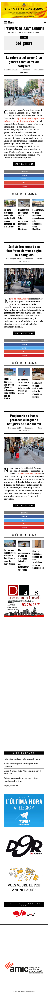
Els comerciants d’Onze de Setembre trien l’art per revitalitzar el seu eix (24, 560)
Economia (26, 70)
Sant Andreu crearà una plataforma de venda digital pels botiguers (24, 250)
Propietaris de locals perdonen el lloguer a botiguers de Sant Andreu (24, 419)
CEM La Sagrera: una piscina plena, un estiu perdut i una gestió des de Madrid (9, 388)
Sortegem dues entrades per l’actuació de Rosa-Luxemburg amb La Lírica (21, 779)
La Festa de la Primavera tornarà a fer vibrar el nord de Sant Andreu (9, 557)
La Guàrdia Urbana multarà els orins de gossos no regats (37, 389)
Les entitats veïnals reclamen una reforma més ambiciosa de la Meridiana (38, 219)
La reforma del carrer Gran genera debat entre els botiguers (24, 61)
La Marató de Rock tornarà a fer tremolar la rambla (22, 758)
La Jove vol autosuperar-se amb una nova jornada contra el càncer (24, 386)
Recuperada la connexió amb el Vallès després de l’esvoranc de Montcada (23, 219)
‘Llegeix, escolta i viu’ (11, 785)
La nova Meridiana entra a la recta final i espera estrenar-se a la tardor (9, 218)
